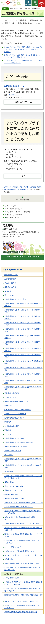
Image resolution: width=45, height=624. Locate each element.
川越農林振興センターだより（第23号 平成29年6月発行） (22, 349)
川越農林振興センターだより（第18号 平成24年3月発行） (22, 324)
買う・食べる (9, 295)
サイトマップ (11, 206)
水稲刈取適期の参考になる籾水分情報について (22, 563)
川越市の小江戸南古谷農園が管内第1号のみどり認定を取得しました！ (23, 477)
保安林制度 (8, 455)
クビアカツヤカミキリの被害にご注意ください (22, 601)
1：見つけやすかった (14, 164)
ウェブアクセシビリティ (15, 209)
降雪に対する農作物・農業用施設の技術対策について (23, 596)
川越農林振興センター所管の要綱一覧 (18, 442)
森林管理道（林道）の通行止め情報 (17, 410)
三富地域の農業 (10, 279)
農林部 (6, 86)
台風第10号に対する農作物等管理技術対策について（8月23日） (22, 512)
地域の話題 (8, 472)
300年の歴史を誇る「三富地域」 (16, 446)
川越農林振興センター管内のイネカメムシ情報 (22, 524)
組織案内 (33, 187)
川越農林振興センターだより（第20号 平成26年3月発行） (22, 337)
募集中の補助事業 (11, 494)
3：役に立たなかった (14, 157)
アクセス (7, 434)
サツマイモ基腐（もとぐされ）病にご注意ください (23, 555)
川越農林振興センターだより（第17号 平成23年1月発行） (22, 317)
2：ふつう (9, 155)
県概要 (26, 187)
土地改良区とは (10, 397)
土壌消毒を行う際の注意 (13, 574)
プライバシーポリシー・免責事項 (18, 212)
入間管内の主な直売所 (12, 451)
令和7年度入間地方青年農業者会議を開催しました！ (22, 518)
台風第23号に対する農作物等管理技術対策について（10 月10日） (22, 590)
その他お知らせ (10, 283)
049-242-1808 (14, 95)
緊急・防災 (41, 4)
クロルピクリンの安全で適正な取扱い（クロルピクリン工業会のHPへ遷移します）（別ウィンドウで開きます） (23, 49)
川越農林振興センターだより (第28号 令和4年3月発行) (23, 388)
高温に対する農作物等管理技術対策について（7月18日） (23, 535)
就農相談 (7, 422)
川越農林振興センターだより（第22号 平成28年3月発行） (22, 375)
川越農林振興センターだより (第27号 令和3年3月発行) (23, 381)
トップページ (6, 187)
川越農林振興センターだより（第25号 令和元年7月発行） (23, 362)
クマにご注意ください (12, 578)
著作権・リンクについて (15, 215)
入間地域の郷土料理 (11, 426)
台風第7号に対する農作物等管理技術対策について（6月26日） (23, 606)
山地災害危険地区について (14, 418)
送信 (23, 176)
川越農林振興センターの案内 (15, 299)
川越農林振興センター (17, 86)
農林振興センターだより (13, 490)
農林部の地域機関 (9, 189)
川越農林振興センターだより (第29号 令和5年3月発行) (23, 460)
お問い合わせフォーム (23, 102)
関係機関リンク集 (12, 217)
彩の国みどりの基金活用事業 (15, 414)
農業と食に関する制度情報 (14, 486)
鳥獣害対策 (8, 559)
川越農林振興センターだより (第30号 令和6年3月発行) (23, 466)
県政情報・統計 (18, 187)
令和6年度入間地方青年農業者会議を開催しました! (23, 503)
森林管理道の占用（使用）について (17, 401)
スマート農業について (12, 547)
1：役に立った (11, 152)
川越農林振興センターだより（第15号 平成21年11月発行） (23, 305)
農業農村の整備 (10, 287)
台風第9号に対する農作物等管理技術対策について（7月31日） (23, 542)
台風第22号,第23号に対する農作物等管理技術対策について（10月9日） (23, 583)
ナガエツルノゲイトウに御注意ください (19, 551)
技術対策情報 (9, 482)
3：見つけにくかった (14, 169)
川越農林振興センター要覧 (14, 438)
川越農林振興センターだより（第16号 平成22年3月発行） (22, 311)
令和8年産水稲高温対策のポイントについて (20, 612)
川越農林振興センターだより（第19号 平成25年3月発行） (22, 330)
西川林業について (11, 405)
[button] (28, 3)
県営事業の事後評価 (11, 393)
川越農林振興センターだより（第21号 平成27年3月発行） (22, 343)
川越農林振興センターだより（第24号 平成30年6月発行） (22, 356)
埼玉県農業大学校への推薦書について (18, 507)
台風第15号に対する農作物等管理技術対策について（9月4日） (22, 569)
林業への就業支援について (14, 498)
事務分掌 (7, 430)
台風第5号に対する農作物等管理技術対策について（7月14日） (23, 529)
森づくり (7, 291)
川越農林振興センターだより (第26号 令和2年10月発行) (23, 369)
